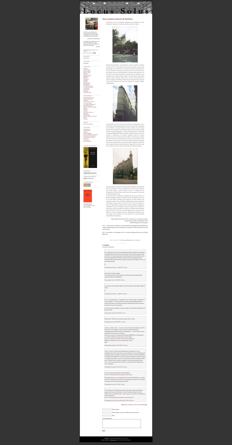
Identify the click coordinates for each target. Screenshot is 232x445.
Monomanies (86, 79)
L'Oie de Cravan (86, 130)
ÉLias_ (115, 267)
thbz (114, 313)
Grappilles (85, 80)
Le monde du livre (87, 75)
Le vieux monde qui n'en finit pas (90, 134)
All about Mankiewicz (88, 99)
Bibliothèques (86, 76)
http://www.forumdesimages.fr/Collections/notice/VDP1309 (119, 338)
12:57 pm (125, 345)
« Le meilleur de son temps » (89, 104)
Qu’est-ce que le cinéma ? (88, 101)
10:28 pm (131, 400)
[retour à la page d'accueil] (91, 29)
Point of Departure (87, 141)
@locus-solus (86, 58)
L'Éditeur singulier (87, 133)
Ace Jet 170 (85, 138)
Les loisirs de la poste (87, 85)
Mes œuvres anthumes (88, 124)
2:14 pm (123, 384)
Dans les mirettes (86, 71)
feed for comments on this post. (130, 404)
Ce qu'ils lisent (86, 88)
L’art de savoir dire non (88, 112)
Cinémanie (85, 113)
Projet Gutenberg (91, 205)
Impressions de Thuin (88, 105)
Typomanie (85, 91)
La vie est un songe (87, 102)
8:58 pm (125, 367)
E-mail (114, 412)
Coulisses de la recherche (88, 97)
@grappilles (85, 63)
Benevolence (113, 440)
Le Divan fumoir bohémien (89, 137)
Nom (114, 409)
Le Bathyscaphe (86, 129)
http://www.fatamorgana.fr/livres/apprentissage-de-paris (118, 374)
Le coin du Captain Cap (88, 87)
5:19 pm (125, 267)
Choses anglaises (86, 83)
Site (114, 415)
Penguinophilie (86, 114)
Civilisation (85, 100)
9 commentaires (137, 240)
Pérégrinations (86, 84)
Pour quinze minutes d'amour (89, 135)
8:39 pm (125, 294)
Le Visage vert (86, 139)
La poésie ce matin (87, 92)
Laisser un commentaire (108, 247)
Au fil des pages (86, 69)
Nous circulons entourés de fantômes (117, 19)
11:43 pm (123, 322)
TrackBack (143, 404)
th (113, 280)
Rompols (85, 73)
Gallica (89, 207)
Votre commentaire (107, 418)
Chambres (85, 77)
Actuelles (85, 68)
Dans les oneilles (86, 72)
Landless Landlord (118, 400)
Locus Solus (106, 438)
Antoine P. (85, 131)
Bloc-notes (139, 232)
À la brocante (86, 89)
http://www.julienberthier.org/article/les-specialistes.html (119, 397)
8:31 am (124, 313)
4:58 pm (123, 280)
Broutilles (85, 81)
